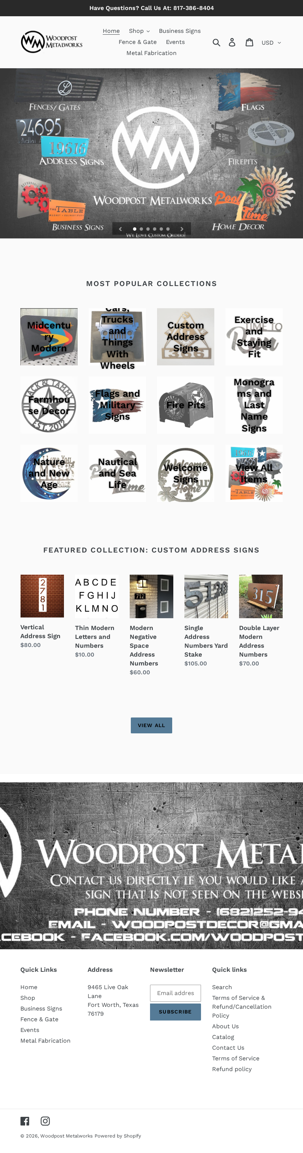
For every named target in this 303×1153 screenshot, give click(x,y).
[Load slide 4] (155, 229)
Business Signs (41, 1008)
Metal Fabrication (45, 1040)
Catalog (223, 1036)
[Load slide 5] (162, 229)
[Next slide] (182, 228)
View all (151, 725)
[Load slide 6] (168, 229)
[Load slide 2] (142, 229)
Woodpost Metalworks (66, 1136)
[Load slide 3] (148, 229)
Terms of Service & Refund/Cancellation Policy (242, 1006)
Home (28, 987)
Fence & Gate (39, 1019)
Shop (27, 997)
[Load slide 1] (135, 229)
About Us (225, 1026)
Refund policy (232, 1069)
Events (29, 1029)
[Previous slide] (120, 228)
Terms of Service (235, 1058)
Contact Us (228, 1047)
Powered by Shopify (118, 1136)
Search (222, 987)
